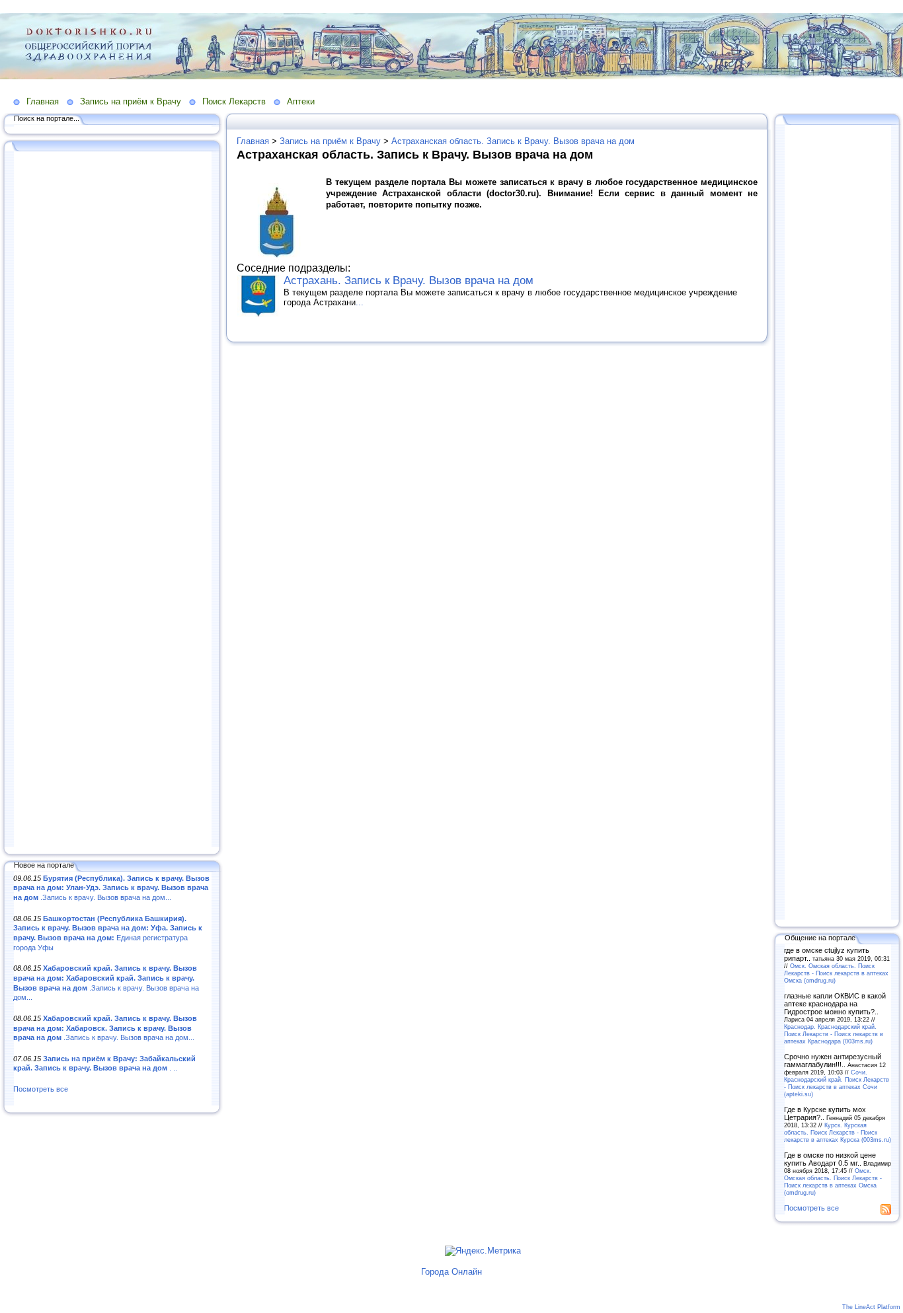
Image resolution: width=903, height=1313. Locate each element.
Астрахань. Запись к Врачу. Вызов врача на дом (408, 280)
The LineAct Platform (871, 1307)
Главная (42, 101)
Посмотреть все (40, 1089)
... (360, 302)
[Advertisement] (112, 500)
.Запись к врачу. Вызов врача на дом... (111, 887)
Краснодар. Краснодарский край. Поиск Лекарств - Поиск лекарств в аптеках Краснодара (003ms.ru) (833, 1034)
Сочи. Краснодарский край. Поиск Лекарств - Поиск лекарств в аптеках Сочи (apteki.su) (836, 1083)
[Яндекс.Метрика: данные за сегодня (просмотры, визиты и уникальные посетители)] (483, 1251)
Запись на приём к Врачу (130, 101)
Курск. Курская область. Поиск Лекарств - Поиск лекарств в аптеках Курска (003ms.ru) (837, 1132)
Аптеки (301, 101)
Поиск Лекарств (234, 101)
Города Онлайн (451, 1272)
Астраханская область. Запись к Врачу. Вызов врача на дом (513, 141)
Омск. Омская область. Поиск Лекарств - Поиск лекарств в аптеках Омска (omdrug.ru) (836, 973)
